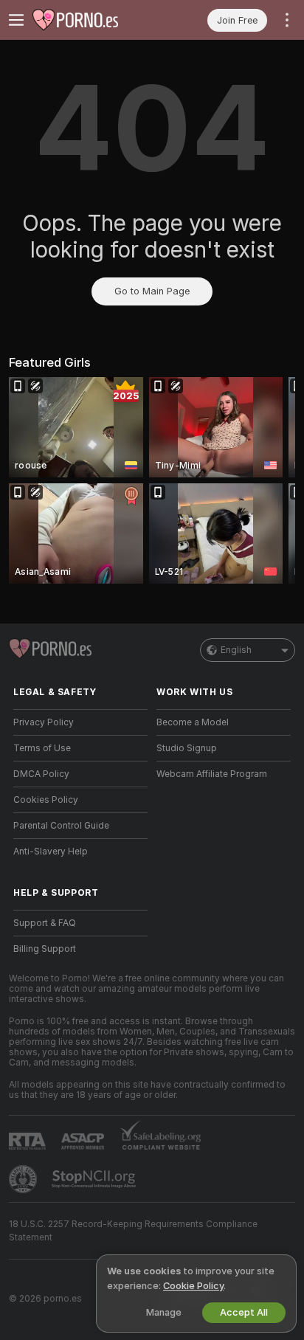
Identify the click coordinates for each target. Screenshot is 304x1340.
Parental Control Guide (61, 826)
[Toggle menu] (16, 20)
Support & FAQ (44, 923)
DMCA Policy (41, 774)
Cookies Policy (45, 800)
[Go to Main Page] (92, 19)
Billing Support (44, 949)
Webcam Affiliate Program (211, 774)
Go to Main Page (152, 291)
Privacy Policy (43, 722)
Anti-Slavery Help (50, 851)
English (236, 650)
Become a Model (192, 722)
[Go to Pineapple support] (24, 1179)
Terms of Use (42, 748)
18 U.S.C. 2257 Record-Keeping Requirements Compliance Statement (133, 1231)
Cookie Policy (193, 1285)
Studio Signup (186, 748)
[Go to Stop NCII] (95, 1179)
